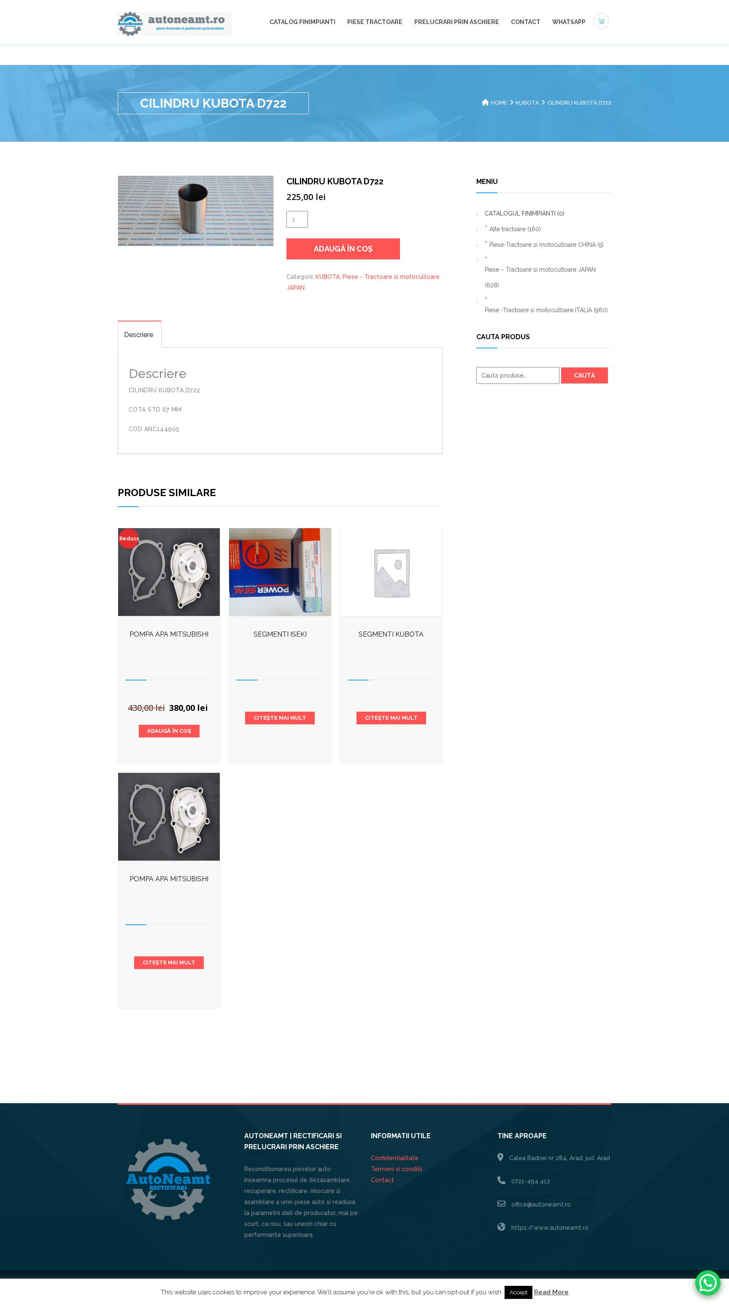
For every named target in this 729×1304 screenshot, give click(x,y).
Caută (584, 375)
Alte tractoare (515, 229)
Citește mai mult (280, 718)
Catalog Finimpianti (302, 22)
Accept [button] (518, 1292)
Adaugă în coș (343, 248)
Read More (551, 1292)
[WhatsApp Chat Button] (708, 1283)
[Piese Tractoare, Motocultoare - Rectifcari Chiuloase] (175, 23)
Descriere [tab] (138, 335)
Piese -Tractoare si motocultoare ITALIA (546, 310)
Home (499, 103)
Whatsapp (569, 22)
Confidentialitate (394, 1158)
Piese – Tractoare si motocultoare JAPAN (540, 277)
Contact (525, 22)
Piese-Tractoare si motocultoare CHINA (546, 244)
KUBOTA (527, 103)
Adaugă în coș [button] (169, 731)
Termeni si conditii (396, 1169)
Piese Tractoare (374, 22)
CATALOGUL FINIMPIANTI (524, 213)
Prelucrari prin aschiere (456, 22)
